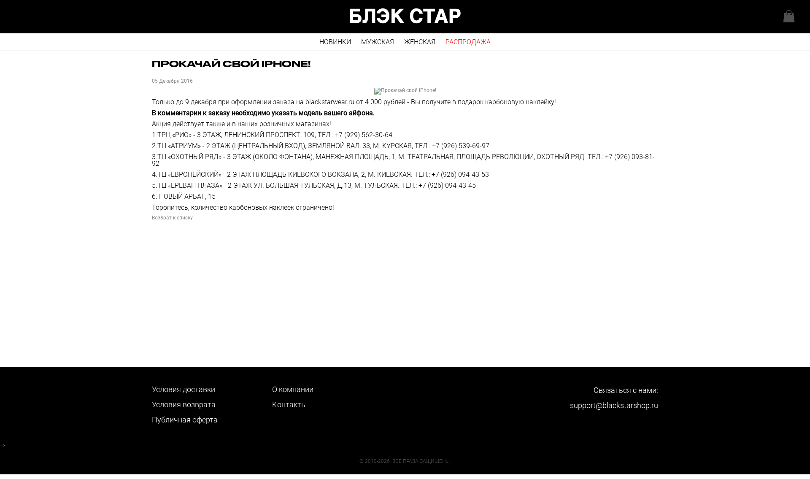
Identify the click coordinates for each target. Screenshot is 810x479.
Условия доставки (183, 389)
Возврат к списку (172, 218)
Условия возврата (184, 404)
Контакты (289, 404)
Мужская (377, 42)
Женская (419, 42)
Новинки (335, 42)
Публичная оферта (185, 419)
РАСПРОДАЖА (468, 42)
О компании (292, 389)
